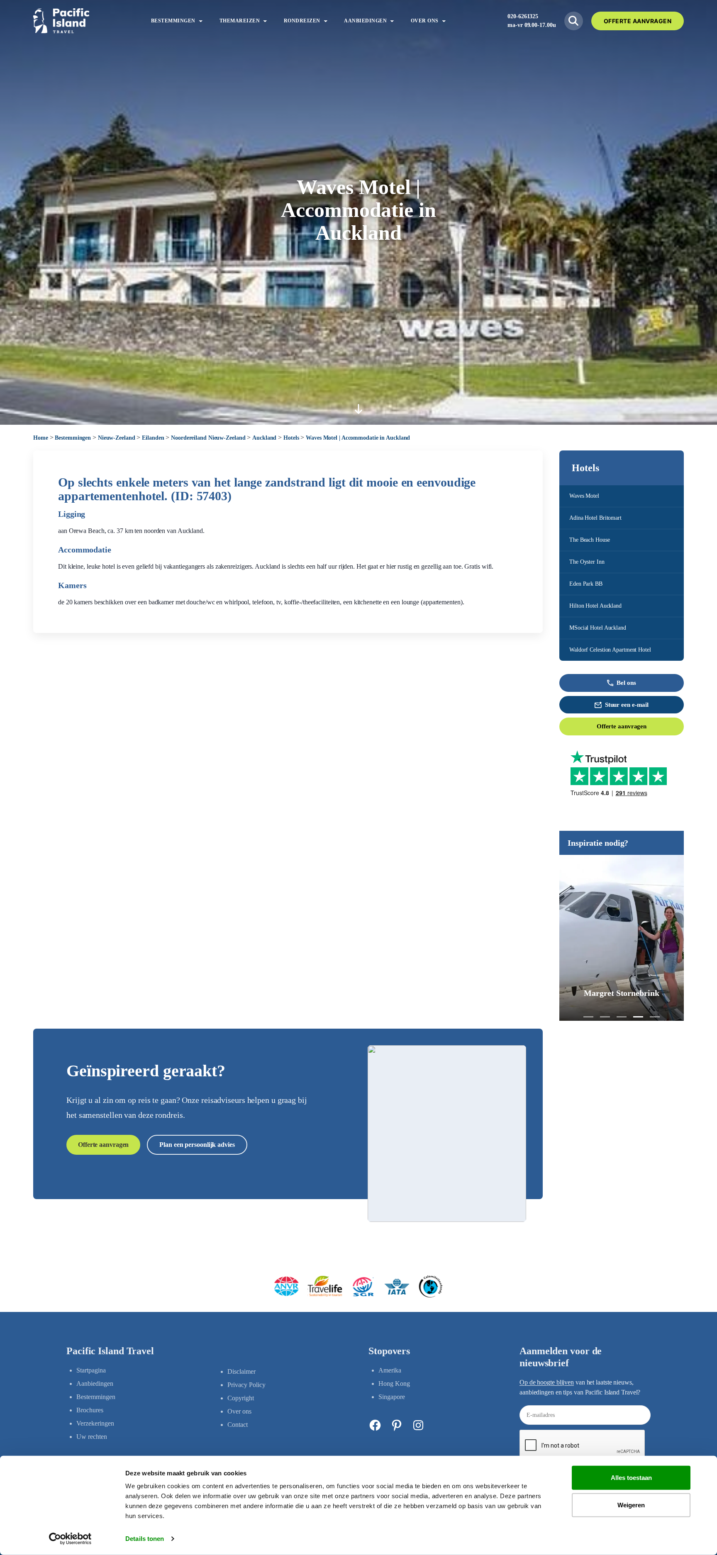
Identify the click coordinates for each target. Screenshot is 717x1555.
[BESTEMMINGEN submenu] (201, 21)
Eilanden (153, 438)
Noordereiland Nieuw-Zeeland (208, 438)
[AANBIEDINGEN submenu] (392, 21)
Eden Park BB (585, 584)
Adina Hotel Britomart (595, 518)
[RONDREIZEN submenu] (326, 21)
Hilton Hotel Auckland (595, 606)
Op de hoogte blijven (546, 1382)
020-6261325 (522, 16)
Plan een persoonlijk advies (196, 1144)
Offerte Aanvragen (638, 20)
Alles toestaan (631, 1477)
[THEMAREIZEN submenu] (265, 21)
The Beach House (589, 540)
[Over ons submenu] (444, 21)
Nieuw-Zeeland (116, 438)
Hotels (291, 438)
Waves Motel (584, 496)
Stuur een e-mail (627, 704)
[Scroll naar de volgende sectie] (358, 409)
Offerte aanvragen (621, 726)
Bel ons (626, 682)
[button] (588, 1016)
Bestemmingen (73, 438)
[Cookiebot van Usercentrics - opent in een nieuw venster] (70, 1539)
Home (40, 438)
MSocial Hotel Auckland (597, 628)
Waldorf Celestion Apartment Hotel (610, 650)
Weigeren (631, 1504)
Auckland (264, 438)
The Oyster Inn (587, 562)
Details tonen (144, 1538)
